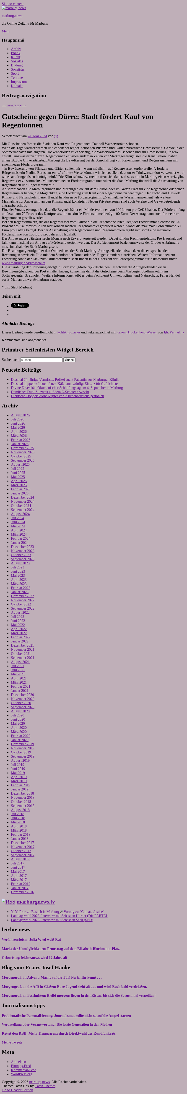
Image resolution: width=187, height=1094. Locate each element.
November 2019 (22, 748)
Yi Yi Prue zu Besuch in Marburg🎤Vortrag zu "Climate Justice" (57, 912)
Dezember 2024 (22, 497)
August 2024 (20, 514)
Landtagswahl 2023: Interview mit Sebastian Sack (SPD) (52, 920)
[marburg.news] (14, 8)
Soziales (17, 61)
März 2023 (19, 584)
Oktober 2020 (21, 703)
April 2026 (19, 431)
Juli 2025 (17, 468)
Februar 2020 (20, 736)
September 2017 (22, 855)
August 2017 (20, 859)
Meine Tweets (12, 1042)
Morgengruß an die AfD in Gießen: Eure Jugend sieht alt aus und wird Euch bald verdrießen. (74, 986)
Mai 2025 (18, 477)
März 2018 (19, 830)
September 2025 (22, 460)
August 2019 (20, 760)
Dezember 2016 (22, 892)
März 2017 (19, 880)
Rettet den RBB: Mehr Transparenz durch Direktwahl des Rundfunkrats (59, 1033)
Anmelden (18, 1062)
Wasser (151, 332)
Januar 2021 (20, 690)
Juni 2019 (18, 769)
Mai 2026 (18, 427)
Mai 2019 (18, 773)
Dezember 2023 (22, 547)
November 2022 (22, 600)
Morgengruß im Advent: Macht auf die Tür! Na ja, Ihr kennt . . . (52, 977)
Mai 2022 (18, 625)
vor (21, 105)
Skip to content (12, 4)
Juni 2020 (18, 719)
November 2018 (22, 797)
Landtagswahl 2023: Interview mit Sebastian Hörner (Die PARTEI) (59, 916)
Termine (17, 77)
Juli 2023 (17, 567)
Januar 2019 (20, 789)
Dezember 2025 (22, 448)
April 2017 (19, 875)
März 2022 (19, 633)
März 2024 (19, 534)
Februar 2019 (20, 785)
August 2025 (20, 464)
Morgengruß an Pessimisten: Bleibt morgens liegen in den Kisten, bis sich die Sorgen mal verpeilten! (79, 995)
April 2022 (19, 629)
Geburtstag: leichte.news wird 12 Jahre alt (34, 957)
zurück (9, 105)
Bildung (17, 65)
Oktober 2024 (21, 505)
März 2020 (19, 732)
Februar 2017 (20, 884)
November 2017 (22, 847)
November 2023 (22, 551)
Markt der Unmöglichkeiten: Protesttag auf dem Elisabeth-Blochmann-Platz (60, 949)
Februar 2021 (20, 686)
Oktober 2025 (21, 456)
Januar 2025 (20, 493)
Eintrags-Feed (21, 1066)
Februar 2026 (20, 440)
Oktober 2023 (21, 555)
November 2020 (22, 699)
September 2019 (22, 756)
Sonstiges (18, 69)
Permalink (177, 332)
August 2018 (20, 810)
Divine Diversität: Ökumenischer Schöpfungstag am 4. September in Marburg (67, 388)
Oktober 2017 (21, 851)
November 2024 (22, 501)
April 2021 (19, 678)
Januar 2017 (20, 888)
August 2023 (20, 563)
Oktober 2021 (21, 653)
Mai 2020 (18, 723)
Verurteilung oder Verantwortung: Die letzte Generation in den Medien (57, 1024)
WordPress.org (21, 1074)
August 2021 (20, 662)
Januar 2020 (20, 740)
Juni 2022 (18, 621)
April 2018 (19, 826)
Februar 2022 (20, 637)
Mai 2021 (18, 674)
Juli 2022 (17, 616)
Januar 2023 (20, 592)
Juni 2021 (18, 670)
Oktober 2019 (21, 752)
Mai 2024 (18, 526)
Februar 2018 (20, 834)
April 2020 (19, 727)
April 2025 (19, 481)
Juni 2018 (18, 818)
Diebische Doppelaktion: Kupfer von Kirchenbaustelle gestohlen (57, 396)
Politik (15, 53)
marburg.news (12, 16)
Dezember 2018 (22, 793)
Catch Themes (45, 1086)
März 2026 (19, 436)
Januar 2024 (20, 542)
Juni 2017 (18, 867)
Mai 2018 (18, 822)
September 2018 (22, 806)
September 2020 (22, 707)
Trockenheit (136, 332)
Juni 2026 (18, 423)
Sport (15, 73)
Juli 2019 (17, 764)
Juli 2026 (17, 419)
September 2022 (22, 608)
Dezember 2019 (22, 744)
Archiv (16, 49)
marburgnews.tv (36, 902)
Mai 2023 (18, 575)
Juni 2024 (18, 522)
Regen (121, 332)
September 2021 (22, 658)
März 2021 (19, 682)
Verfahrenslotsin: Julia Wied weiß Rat (31, 939)
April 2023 (19, 579)
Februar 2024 (20, 538)
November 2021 (22, 649)
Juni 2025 (18, 473)
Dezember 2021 (22, 645)
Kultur (15, 57)
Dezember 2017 (22, 843)
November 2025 (22, 452)
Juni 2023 (18, 571)
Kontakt (17, 86)
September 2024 (22, 510)
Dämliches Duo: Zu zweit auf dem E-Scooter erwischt (50, 392)
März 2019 (19, 781)
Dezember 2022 (22, 596)
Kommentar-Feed (23, 1070)
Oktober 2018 (21, 801)
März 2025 (19, 485)
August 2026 (20, 415)
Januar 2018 (20, 838)
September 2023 (22, 559)
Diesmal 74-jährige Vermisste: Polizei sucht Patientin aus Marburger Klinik (65, 379)
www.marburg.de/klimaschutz (23, 263)
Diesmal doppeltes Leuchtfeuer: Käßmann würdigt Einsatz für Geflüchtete (64, 384)
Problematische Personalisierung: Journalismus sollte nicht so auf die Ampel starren (66, 1015)
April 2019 (19, 777)
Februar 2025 (20, 489)
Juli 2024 (17, 518)
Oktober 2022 (21, 604)
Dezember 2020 (22, 695)
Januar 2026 (20, 444)
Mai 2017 (18, 871)
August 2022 (20, 612)
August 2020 (20, 711)
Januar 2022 (20, 641)
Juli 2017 (17, 863)
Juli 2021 (17, 666)
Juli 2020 (17, 715)
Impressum (19, 82)
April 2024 (19, 530)
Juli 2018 (17, 814)
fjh (56, 136)
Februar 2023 (20, 588)
